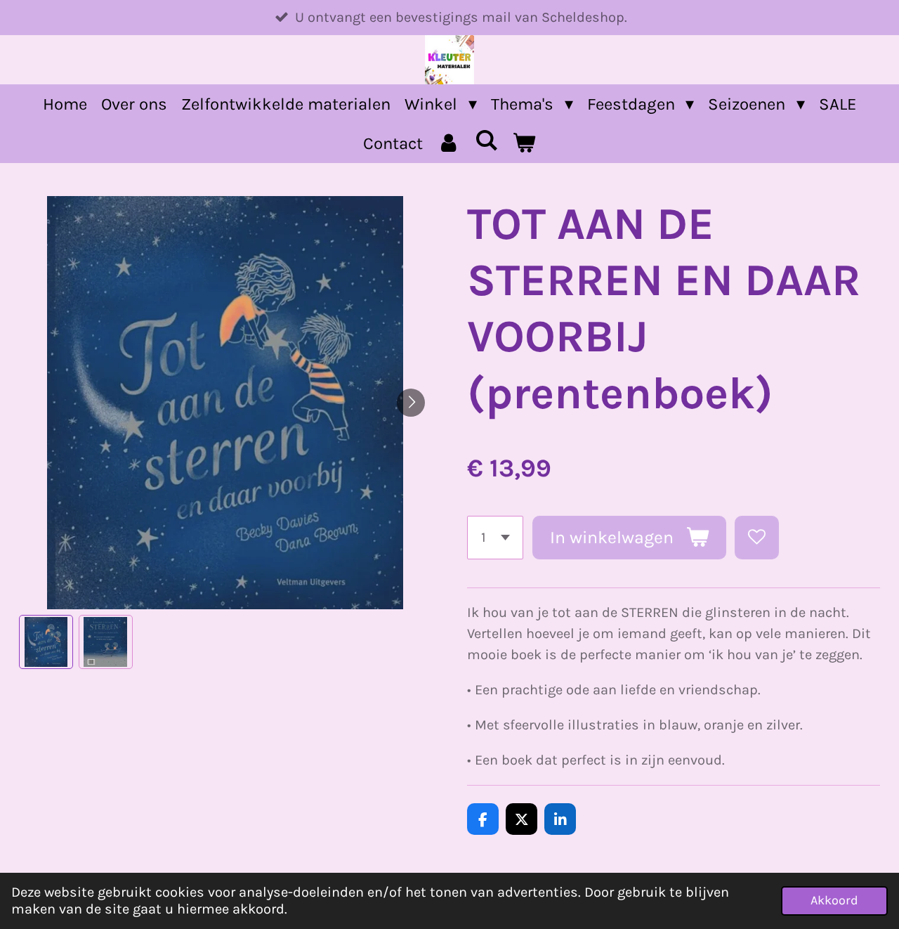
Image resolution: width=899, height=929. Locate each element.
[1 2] (495, 538)
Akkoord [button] (834, 900)
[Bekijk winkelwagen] (524, 143)
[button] (46, 642)
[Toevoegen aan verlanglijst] (757, 538)
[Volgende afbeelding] (411, 403)
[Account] (449, 143)
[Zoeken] (487, 140)
